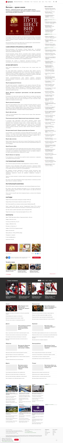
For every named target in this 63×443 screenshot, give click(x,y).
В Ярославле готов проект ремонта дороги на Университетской (15, 374)
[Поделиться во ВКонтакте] (38, 253)
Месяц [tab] (39, 280)
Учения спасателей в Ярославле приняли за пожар (50, 123)
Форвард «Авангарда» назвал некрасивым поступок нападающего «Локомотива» (50, 297)
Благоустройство (36, 343)
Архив (46, 434)
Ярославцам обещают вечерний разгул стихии (39, 378)
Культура (11, 14)
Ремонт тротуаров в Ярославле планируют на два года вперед (41, 352)
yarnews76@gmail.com (29, 431)
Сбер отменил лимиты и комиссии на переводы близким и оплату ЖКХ (24, 393)
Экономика (51, 55)
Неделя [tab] (43, 280)
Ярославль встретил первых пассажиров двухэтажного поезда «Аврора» (50, 103)
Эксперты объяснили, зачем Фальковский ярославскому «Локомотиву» (11, 297)
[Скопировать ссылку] (40, 253)
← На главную (8, 274)
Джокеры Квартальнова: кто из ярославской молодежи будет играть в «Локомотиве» (24, 297)
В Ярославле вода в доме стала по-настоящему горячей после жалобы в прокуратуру (24, 399)
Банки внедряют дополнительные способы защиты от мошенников (16, 336)
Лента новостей (49, 6)
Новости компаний (53, 79)
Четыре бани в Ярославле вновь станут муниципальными (50, 116)
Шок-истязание (27, 1)
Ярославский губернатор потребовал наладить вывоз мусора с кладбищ (50, 40)
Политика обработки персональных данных (30, 432)
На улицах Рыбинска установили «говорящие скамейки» (41, 356)
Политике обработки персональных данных (7, 441)
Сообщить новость (36, 257)
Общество (51, 42)
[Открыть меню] (56, 2)
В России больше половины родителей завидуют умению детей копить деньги (24, 327)
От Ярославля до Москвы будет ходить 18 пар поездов (25, 413)
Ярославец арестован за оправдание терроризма (49, 157)
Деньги (43, 1)
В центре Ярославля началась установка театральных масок (41, 358)
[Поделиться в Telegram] (36, 253)
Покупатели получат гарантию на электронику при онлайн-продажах (16, 334)
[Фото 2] (25, 248)
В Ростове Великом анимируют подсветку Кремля (50, 81)
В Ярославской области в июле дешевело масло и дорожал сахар (50, 54)
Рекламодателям (47, 432)
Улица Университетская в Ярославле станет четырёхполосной (50, 154)
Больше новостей (52, 273)
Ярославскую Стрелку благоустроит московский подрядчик (50, 346)
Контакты (46, 433)
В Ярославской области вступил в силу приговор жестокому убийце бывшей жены (50, 146)
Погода (46, 1)
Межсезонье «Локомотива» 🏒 (19, 1)
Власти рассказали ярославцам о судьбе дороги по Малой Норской (16, 376)
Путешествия (21, 404)
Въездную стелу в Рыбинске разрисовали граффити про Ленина (50, 37)
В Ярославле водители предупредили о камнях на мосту (50, 119)
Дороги (40, 1)
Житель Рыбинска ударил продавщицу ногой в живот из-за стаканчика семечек (50, 62)
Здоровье (33, 384)
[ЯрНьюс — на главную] (9, 2)
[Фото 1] (12, 248)
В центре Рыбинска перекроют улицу (50, 73)
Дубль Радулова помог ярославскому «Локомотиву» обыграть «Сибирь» (49, 26)
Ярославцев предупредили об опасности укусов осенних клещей (50, 161)
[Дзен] (7, 258)
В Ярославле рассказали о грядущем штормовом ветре (40, 374)
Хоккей (31, 1)
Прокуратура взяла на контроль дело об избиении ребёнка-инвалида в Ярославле (50, 150)
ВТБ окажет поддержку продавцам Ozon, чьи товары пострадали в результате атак (50, 112)
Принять (16, 439)
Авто (50, 59)
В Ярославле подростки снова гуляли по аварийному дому (49, 85)
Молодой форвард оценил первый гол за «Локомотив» (50, 88)
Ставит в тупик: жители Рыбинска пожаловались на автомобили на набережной (50, 58)
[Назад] (38, 242)
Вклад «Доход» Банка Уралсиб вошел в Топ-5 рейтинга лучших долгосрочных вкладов (50, 77)
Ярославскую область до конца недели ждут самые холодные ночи (50, 8)
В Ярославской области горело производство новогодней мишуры (50, 44)
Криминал (51, 13)
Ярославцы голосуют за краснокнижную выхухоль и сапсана (50, 138)
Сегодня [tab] (50, 280)
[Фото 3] (38, 248)
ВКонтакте (54, 432)
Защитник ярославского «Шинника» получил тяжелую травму (49, 127)
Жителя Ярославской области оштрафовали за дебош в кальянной (49, 16)
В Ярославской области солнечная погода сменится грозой (41, 376)
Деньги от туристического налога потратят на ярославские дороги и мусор (17, 332)
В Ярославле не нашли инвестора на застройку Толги (11, 413)
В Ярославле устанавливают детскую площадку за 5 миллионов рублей (50, 131)
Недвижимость (8, 404)
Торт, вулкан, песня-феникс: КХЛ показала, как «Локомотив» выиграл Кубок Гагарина (50, 30)
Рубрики (49, 1)
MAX (53, 434)
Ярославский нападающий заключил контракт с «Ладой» (49, 92)
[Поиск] (54, 2)
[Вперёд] (40, 242)
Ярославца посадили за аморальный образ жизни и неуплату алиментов (49, 66)
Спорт (51, 128)
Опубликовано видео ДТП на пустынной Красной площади (49, 70)
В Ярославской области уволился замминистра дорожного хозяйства (50, 50)
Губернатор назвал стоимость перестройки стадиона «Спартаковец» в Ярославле (12, 394)
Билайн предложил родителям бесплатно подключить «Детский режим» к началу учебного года (37, 420)
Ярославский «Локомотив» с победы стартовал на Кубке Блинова (50, 142)
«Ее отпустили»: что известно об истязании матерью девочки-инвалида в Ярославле (50, 108)
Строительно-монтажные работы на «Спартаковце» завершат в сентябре (43, 354)
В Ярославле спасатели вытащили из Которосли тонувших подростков (50, 22)
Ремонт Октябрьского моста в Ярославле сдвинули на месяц (15, 378)
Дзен (53, 433)
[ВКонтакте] (9, 258)
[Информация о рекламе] (55, 34)
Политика (7, 384)
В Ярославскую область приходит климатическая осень (40, 372)
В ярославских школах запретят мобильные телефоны (50, 164)
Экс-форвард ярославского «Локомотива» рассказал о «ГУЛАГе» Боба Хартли (36, 297)
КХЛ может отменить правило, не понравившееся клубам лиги (50, 135)
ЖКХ (20, 384)
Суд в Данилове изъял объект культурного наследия (49, 95)
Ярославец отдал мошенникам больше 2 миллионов (50, 12)
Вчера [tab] (46, 280)
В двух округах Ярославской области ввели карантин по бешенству (49, 99)
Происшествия (35, 1)
